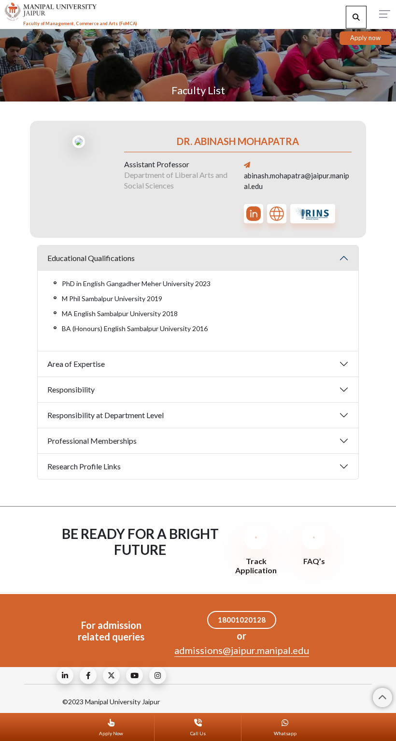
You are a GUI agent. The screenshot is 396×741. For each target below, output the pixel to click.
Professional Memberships (92, 440)
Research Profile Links (84, 466)
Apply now (365, 38)
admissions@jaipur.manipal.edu (241, 650)
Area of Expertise (76, 363)
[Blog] (65, 675)
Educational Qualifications (91, 257)
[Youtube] (134, 675)
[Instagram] (157, 675)
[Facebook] (88, 675)
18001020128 (242, 619)
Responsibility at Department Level (105, 415)
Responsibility (71, 389)
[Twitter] (111, 675)
